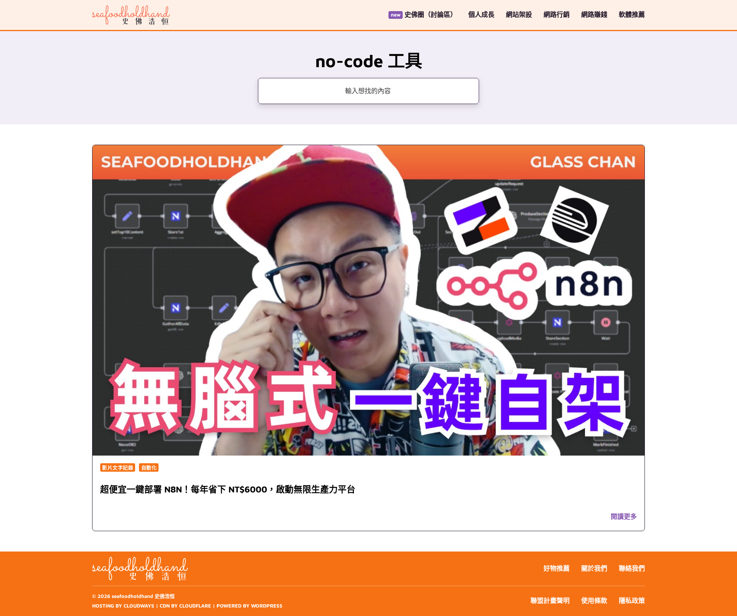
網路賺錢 (594, 14)
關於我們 (594, 568)
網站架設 (519, 14)
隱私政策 (632, 600)
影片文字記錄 (117, 467)
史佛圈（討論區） (431, 14)
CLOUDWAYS (139, 606)
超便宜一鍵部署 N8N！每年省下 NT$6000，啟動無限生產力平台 (227, 489)
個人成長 (481, 14)
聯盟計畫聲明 (550, 600)
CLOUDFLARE (195, 606)
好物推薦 (557, 568)
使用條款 (594, 600)
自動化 (149, 467)
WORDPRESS (267, 606)
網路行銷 (557, 14)
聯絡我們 (632, 568)
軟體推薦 (632, 14)
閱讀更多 (624, 516)
